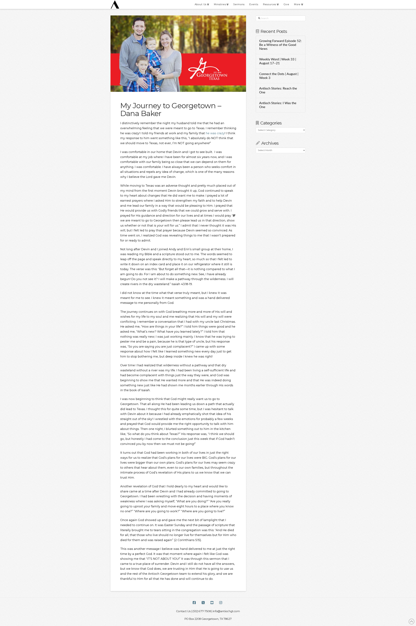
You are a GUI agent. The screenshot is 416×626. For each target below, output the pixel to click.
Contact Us (183, 611)
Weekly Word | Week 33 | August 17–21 (277, 61)
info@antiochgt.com (226, 611)
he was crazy (215, 133)
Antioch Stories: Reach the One (278, 90)
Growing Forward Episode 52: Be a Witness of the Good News (280, 44)
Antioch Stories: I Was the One (277, 105)
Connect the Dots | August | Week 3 (278, 76)
